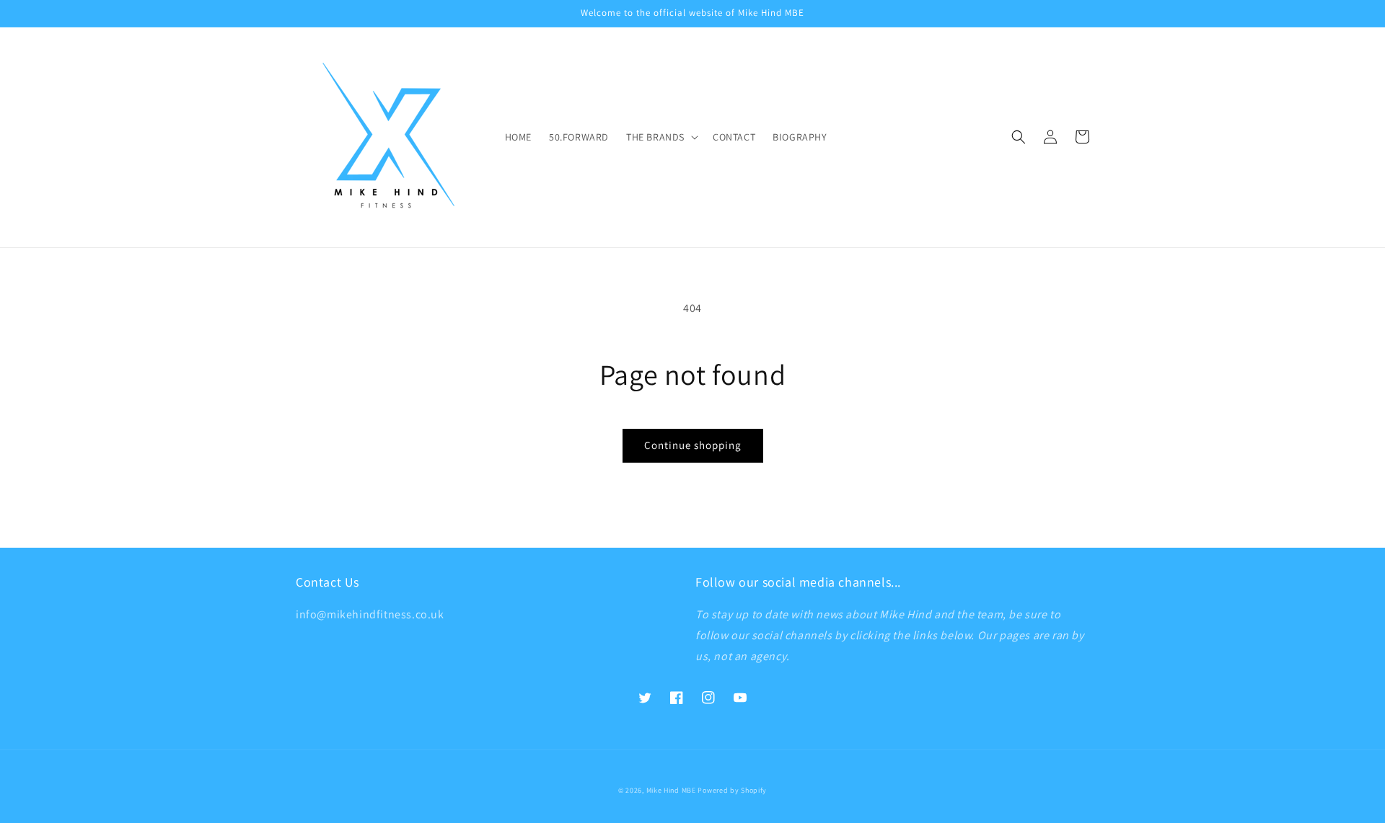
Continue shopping (693, 445)
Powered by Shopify (732, 790)
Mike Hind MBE (671, 790)
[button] (660, 137)
